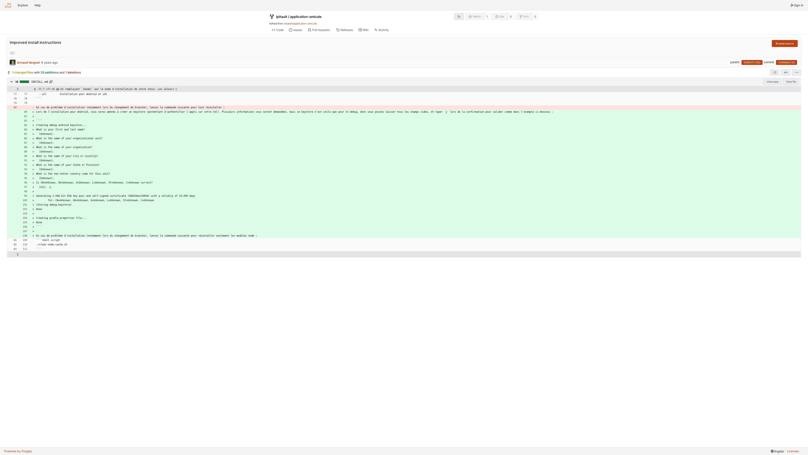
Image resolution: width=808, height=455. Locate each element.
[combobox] (774, 72)
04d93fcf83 (752, 62)
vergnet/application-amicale (300, 23)
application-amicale (306, 17)
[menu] (796, 72)
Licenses (793, 451)
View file (791, 81)
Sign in (798, 5)
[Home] (8, 5)
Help (38, 5)
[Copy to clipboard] (51, 82)
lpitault (281, 17)
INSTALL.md (39, 81)
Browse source (785, 43)
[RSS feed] (459, 16)
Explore (23, 5)
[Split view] (785, 72)
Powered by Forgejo (18, 451)
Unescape (773, 81)
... (12, 52)
